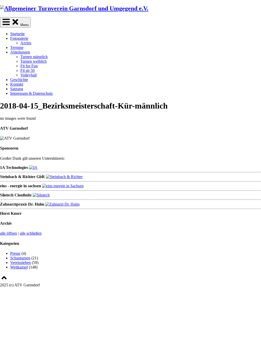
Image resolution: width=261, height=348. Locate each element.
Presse (15, 253)
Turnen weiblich (33, 61)
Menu (24, 25)
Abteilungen (20, 52)
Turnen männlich (34, 57)
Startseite (17, 34)
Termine (16, 47)
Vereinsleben (20, 262)
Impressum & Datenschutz (31, 93)
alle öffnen (8, 233)
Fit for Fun (29, 66)
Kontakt (16, 84)
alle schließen (31, 233)
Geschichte (19, 79)
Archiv (26, 43)
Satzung (16, 89)
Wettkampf (19, 267)
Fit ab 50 (27, 70)
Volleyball (28, 75)
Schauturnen (20, 258)
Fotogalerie (19, 38)
